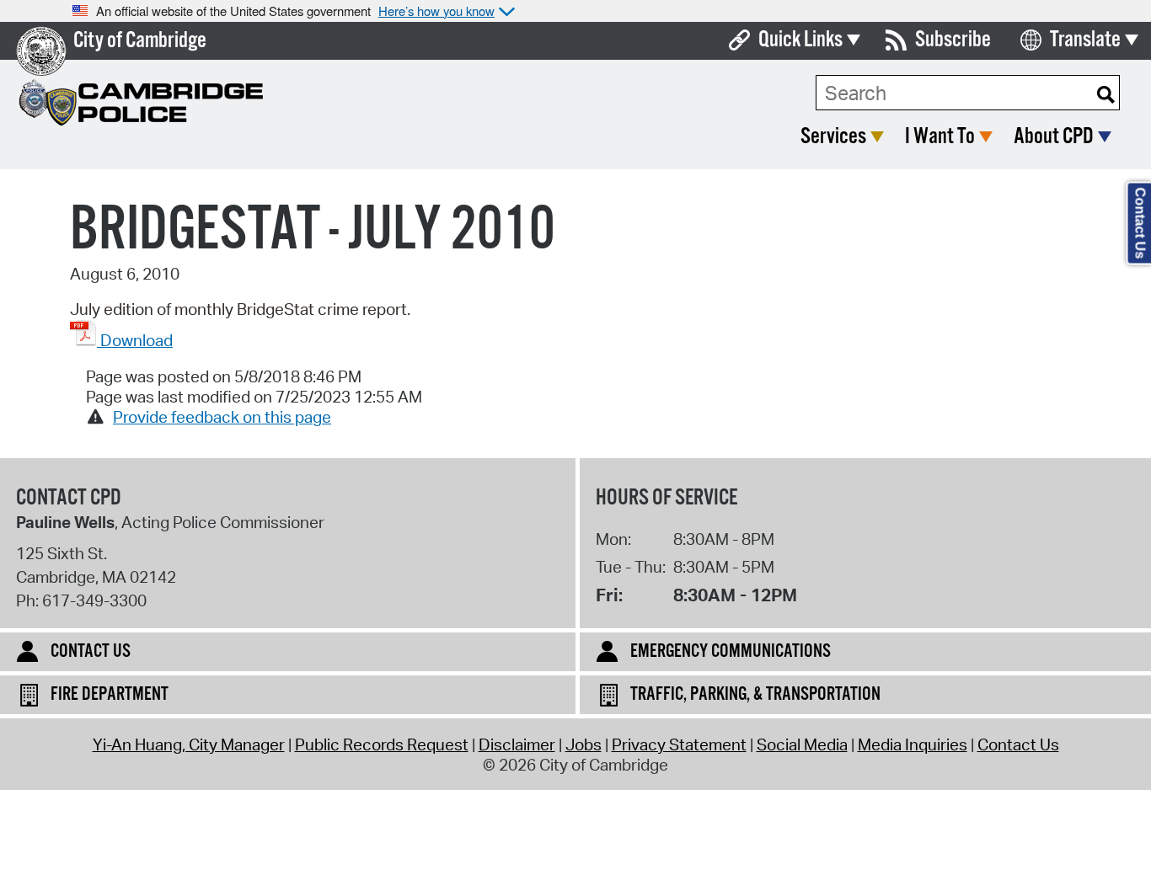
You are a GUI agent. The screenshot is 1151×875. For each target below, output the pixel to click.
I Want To (940, 137)
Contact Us (1018, 744)
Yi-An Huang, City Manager (189, 744)
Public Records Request (381, 744)
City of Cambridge (139, 41)
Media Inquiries (912, 744)
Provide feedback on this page (222, 417)
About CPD (1054, 137)
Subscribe (953, 40)
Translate (1085, 40)
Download (135, 340)
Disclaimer (517, 744)
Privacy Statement (679, 744)
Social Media (802, 744)
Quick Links (800, 40)
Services (833, 137)
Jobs (583, 744)
